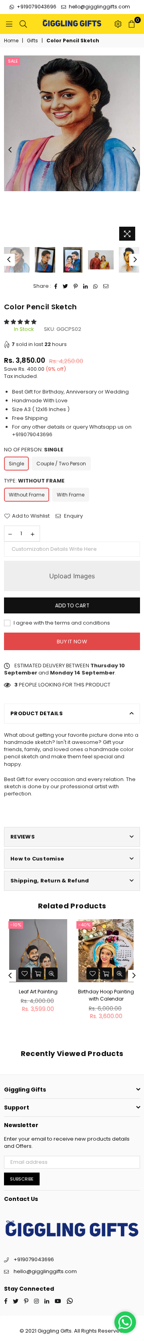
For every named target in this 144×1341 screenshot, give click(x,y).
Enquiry (73, 516)
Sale (13, 61)
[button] (21, 322)
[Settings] (118, 24)
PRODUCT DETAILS (36, 713)
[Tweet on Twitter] (65, 286)
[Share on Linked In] (85, 286)
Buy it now (72, 641)
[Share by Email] (106, 286)
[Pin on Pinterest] (76, 286)
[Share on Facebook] (56, 286)
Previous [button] (10, 150)
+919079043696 (36, 6)
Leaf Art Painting (38, 991)
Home (11, 41)
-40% (84, 925)
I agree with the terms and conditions (61, 623)
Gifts (32, 41)
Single (16, 463)
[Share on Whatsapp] (95, 286)
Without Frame (26, 494)
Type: (34, 481)
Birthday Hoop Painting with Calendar (106, 995)
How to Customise (37, 858)
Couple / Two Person (61, 463)
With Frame (70, 494)
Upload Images (72, 576)
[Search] (23, 24)
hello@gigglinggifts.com (99, 6)
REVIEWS (22, 837)
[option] (72, 123)
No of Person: (33, 449)
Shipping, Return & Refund (49, 880)
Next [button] (134, 150)
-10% (15, 925)
